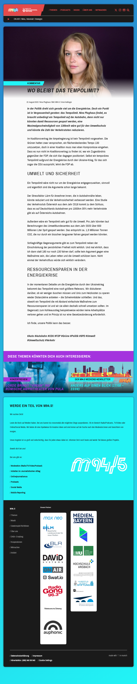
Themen (53, 10)
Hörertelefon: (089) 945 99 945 (23, 660)
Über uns (87, 10)
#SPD (82, 335)
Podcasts (65, 10)
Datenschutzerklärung (20, 656)
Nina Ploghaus (45, 102)
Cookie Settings (45, 660)
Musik (77, 10)
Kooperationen (16, 542)
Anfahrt (13, 553)
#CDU (51, 335)
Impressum (37, 656)
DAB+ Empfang (17, 536)
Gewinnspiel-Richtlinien (20, 526)
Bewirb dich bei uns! (18, 448)
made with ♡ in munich (118, 655)
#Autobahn (41, 335)
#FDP (57, 335)
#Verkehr (50, 340)
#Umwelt (90, 335)
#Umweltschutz (35, 340)
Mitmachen (101, 10)
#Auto (30, 335)
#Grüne (65, 335)
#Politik (74, 335)
